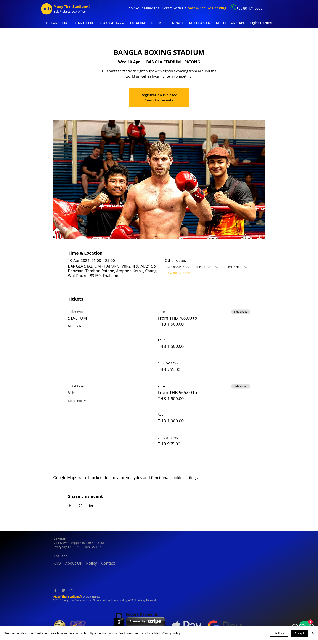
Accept (299, 633)
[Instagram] (71, 590)
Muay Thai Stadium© (71, 6)
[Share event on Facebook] (70, 505)
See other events (159, 100)
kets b (69, 11)
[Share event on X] (81, 505)
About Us (73, 563)
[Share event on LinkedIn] (91, 505)
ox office (80, 11)
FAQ (57, 563)
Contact (108, 563)
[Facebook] (55, 590)
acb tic (58, 11)
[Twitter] (63, 590)
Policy (91, 563)
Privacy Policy (171, 633)
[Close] (312, 633)
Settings (279, 633)
